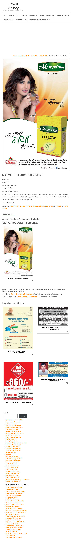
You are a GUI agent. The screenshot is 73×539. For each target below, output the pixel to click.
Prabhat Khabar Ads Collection (15, 501)
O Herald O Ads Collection (13, 503)
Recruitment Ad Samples (13, 460)
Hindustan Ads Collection (13, 518)
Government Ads (11, 452)
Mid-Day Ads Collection (13, 507)
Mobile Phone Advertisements (15, 433)
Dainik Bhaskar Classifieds (27, 296)
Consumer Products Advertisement (25, 206)
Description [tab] (7, 214)
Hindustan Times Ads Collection (15, 516)
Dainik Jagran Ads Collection (14, 528)
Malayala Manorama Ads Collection (16, 510)
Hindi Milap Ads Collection (13, 520)
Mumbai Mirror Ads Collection (14, 505)
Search (6, 413)
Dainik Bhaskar (40, 206)
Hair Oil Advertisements (13, 477)
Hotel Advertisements (12, 429)
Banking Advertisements (13, 422)
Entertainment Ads (11, 424)
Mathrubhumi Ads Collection (14, 508)
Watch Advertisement (12, 468)
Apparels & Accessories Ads (14, 420)
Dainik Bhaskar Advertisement (22, 294)
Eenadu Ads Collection (12, 524)
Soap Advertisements (12, 475)
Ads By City (33, 15)
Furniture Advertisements (13, 426)
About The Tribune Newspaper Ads (16, 533)
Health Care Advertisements (14, 427)
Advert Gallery (13, 5)
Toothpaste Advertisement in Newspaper (18, 479)
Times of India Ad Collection (14, 487)
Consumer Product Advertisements (16, 443)
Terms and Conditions (47, 15)
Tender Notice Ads (11, 464)
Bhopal (12, 206)
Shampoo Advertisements (13, 481)
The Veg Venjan (10, 535)
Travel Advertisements (12, 466)
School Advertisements (12, 473)
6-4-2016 (59, 206)
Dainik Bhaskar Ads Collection (15, 493)
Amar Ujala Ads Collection (13, 529)
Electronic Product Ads (12, 447)
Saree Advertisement (12, 469)
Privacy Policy (8, 20)
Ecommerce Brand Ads (12, 435)
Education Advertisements (13, 445)
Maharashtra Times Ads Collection (16, 512)
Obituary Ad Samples (12, 456)
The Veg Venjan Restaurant (14, 537)
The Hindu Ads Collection (13, 489)
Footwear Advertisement (13, 471)
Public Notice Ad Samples (13, 437)
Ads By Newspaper (63, 15)
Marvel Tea (43, 56)
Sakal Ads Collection (12, 497)
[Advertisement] (36, 37)
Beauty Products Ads (12, 441)
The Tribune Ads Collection (14, 495)
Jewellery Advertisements (13, 431)
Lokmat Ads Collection (12, 514)
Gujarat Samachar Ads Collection (16, 522)
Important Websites (11, 531)
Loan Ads (8, 454)
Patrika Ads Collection (12, 499)
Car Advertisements (11, 439)
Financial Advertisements (13, 450)
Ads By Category (9, 15)
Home (15, 56)
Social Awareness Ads (12, 462)
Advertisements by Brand (27, 56)
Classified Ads (21, 20)
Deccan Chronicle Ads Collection (15, 491)
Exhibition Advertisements (13, 448)
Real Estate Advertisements (14, 458)
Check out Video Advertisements (40, 20)
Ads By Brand (22, 15)
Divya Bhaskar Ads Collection (14, 526)
